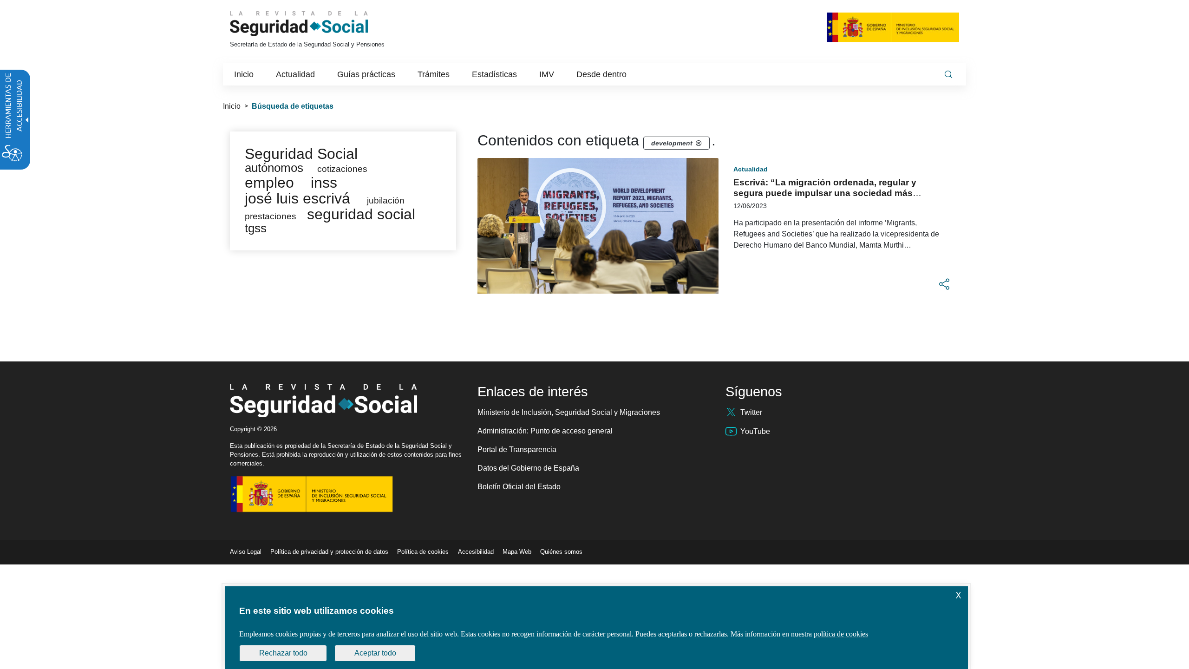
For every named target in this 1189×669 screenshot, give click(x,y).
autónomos (274, 167)
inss (324, 182)
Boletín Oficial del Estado (519, 487)
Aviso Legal (245, 551)
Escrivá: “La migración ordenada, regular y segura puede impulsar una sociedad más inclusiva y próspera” (824, 193)
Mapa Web (517, 551)
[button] (944, 284)
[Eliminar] (698, 143)
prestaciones (270, 216)
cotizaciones (342, 169)
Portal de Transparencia (516, 449)
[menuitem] (244, 74)
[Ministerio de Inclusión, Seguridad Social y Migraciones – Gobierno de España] (893, 27)
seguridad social (361, 214)
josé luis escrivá (297, 198)
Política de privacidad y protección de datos (329, 551)
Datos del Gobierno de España (528, 468)
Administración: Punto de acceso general (545, 431)
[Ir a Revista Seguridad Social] (316, 23)
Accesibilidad (476, 551)
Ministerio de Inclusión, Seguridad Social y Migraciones (568, 412)
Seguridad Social (301, 153)
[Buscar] (948, 74)
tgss (256, 228)
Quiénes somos (561, 551)
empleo (269, 182)
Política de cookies (423, 551)
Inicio (232, 106)
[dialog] (596, 627)
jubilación (386, 200)
